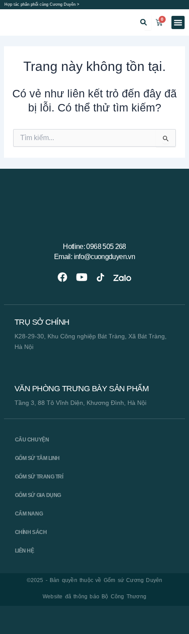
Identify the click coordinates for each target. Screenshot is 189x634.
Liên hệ (24, 551)
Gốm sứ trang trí (39, 477)
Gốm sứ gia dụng (38, 495)
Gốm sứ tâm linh (37, 458)
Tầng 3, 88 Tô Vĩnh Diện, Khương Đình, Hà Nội (80, 402)
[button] (178, 22)
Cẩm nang (29, 514)
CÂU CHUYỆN (32, 440)
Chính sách (31, 532)
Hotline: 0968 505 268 (94, 246)
